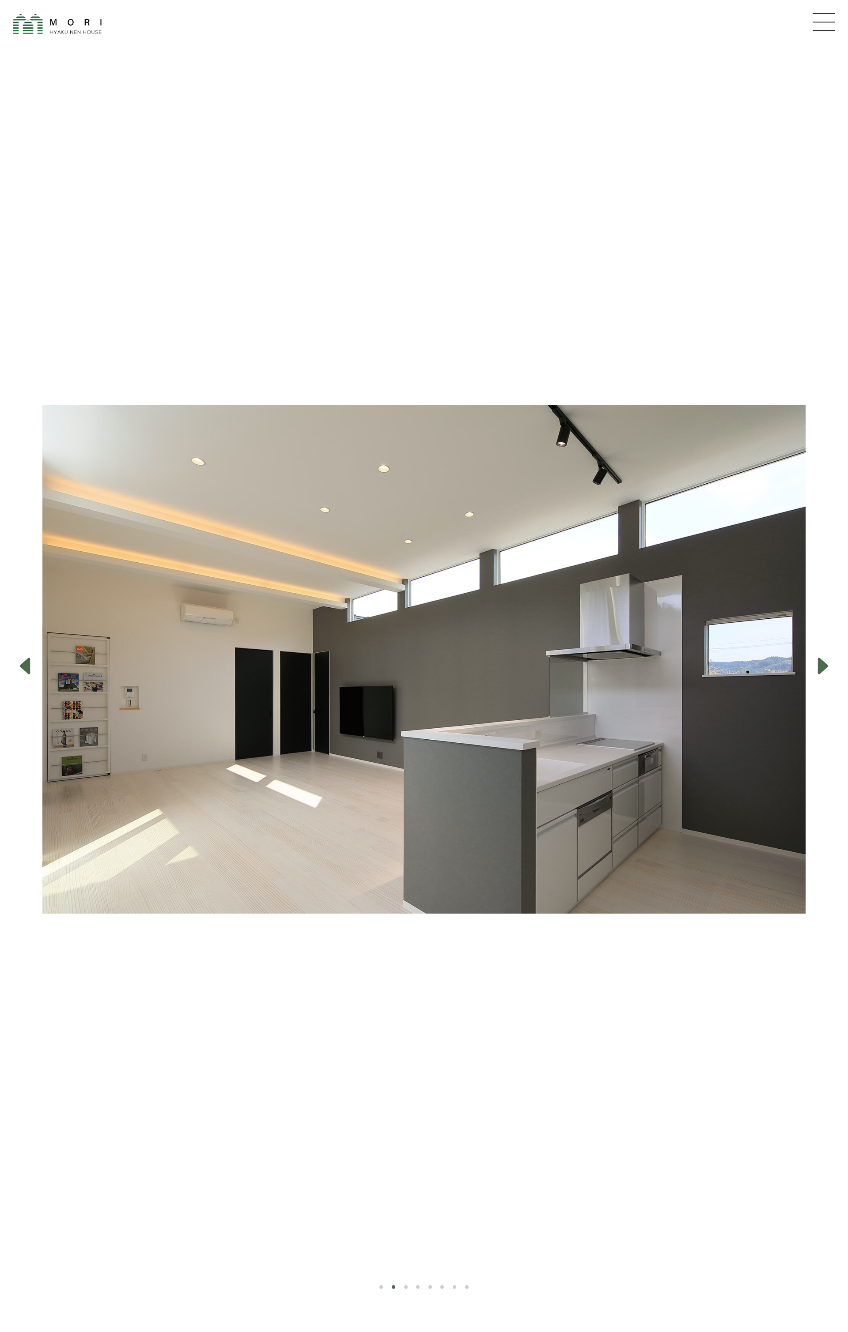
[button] (25, 666)
